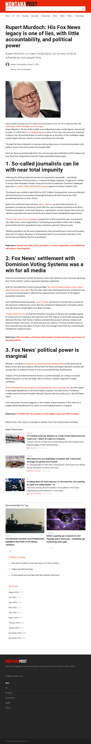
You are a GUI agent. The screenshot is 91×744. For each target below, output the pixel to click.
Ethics (55, 16)
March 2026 (16, 618)
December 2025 (17, 633)
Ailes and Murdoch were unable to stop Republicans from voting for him (38, 387)
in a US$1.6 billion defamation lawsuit (31, 186)
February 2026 (16, 623)
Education (35, 16)
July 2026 (15, 597)
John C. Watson (45, 204)
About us (9, 715)
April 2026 (15, 613)
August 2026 (16, 592)
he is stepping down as (36, 132)
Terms (8, 720)
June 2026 (15, 602)
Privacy (8, 725)
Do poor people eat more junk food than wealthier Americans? (36, 575)
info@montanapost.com (14, 676)
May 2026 (15, 607)
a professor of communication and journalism (43, 364)
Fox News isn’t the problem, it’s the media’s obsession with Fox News (47, 414)
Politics (69, 16)
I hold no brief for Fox (15, 314)
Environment (45, 16)
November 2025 (17, 638)
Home (8, 16)
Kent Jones (33, 448)
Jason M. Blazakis (35, 494)
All (13, 16)
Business (25, 16)
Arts (18, 16)
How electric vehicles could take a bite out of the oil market (35, 563)
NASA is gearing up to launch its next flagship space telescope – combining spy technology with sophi (66, 539)
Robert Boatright (35, 471)
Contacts (9, 730)
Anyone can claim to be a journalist (21, 219)
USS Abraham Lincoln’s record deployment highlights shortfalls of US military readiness (25, 542)
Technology (79, 16)
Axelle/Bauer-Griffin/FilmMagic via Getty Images (24, 126)
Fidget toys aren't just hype (22, 569)
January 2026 (16, 628)
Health (62, 16)
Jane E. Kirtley (42, 302)
